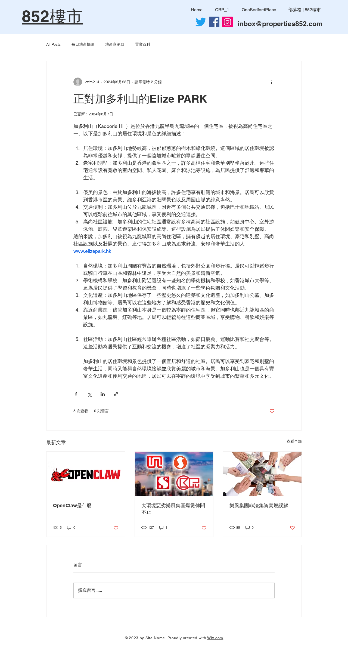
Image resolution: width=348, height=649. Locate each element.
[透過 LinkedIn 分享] (102, 394)
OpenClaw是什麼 (72, 505)
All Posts (53, 44)
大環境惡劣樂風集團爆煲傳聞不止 (173, 509)
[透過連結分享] (116, 394)
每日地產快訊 (83, 44)
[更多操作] (271, 82)
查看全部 (294, 441)
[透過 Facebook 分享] (76, 394)
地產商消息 (114, 44)
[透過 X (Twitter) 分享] (89, 394)
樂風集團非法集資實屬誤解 (258, 505)
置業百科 (142, 44)
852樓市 (52, 16)
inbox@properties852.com (280, 24)
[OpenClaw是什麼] (85, 474)
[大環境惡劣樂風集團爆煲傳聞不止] (174, 474)
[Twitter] (200, 22)
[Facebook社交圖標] (214, 22)
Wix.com (215, 638)
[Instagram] (227, 22)
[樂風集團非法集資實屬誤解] (262, 474)
